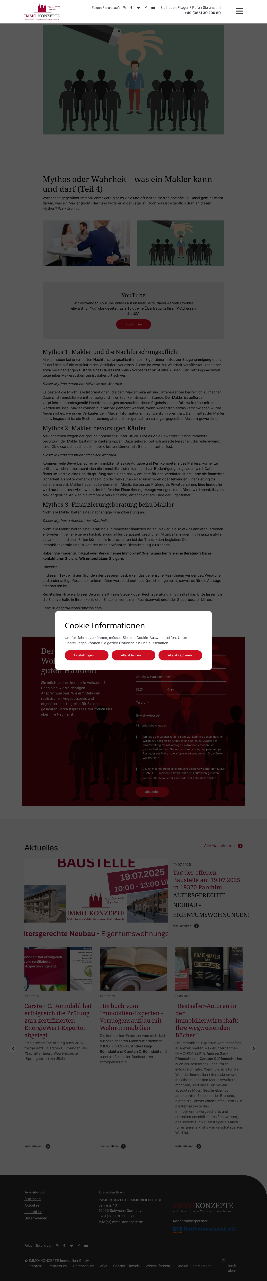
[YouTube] (153, 7)
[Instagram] (124, 7)
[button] (236, 11)
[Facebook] (131, 7)
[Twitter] (138, 7)
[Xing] (146, 7)
